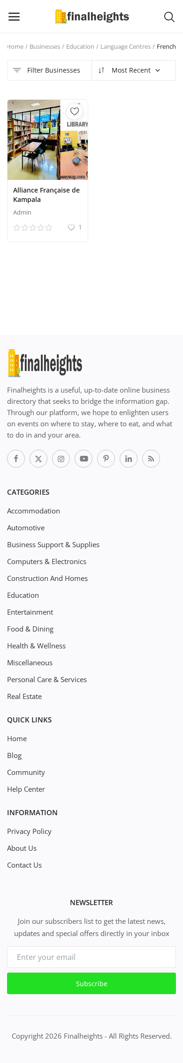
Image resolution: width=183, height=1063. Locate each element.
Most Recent (130, 70)
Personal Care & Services (47, 679)
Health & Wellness (36, 645)
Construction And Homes (47, 578)
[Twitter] (38, 459)
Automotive (26, 527)
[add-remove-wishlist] (74, 111)
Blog (14, 755)
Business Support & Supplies (53, 544)
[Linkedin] (128, 459)
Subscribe (91, 983)
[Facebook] (16, 459)
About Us (22, 848)
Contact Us (24, 865)
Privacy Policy (29, 831)
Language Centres (125, 46)
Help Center (26, 789)
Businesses (45, 46)
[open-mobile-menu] (14, 16)
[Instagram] (61, 459)
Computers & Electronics (46, 561)
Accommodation (33, 510)
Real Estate (24, 696)
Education (80, 46)
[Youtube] (83, 459)
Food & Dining (30, 628)
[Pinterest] (106, 459)
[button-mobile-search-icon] (169, 16)
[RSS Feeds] (151, 459)
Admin (22, 212)
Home (14, 46)
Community (26, 772)
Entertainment (30, 612)
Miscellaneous (30, 662)
